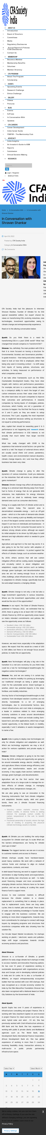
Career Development (15, 127)
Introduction (12, 31)
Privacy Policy (7, 1124)
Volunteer (11, 66)
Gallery (11, 97)
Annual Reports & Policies (19, 48)
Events (10, 84)
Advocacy (12, 138)
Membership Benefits (16, 63)
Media (9, 41)
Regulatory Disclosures (17, 44)
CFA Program (13, 74)
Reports (10, 148)
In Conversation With (16, 117)
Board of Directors (15, 34)
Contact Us (12, 53)
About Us (11, 28)
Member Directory (14, 70)
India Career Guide (15, 131)
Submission (12, 151)
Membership (12, 57)
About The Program (15, 77)
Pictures (10, 104)
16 (39, 1091)
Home (4, 210)
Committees (12, 37)
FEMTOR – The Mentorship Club (20, 134)
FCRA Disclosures (14, 49)
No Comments (10, 249)
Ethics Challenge (14, 93)
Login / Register (12, 173)
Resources (12, 159)
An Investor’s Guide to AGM (18, 144)
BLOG (10, 108)
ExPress (10, 114)
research (34, 429)
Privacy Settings (10, 1131)
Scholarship (12, 80)
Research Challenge (15, 90)
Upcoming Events (14, 87)
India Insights (13, 141)
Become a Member (14, 60)
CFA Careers (13, 125)
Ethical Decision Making (17, 155)
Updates (10, 121)
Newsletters (13, 176)
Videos (10, 100)
